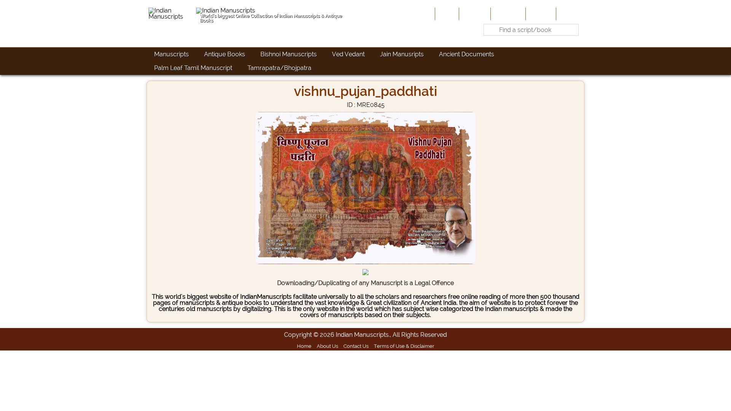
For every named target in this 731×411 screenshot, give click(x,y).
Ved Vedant (348, 54)
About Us (474, 14)
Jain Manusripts (402, 54)
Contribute (507, 14)
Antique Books (224, 54)
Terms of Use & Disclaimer (404, 346)
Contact (569, 14)
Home (446, 14)
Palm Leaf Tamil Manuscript (193, 68)
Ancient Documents (466, 54)
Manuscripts (171, 54)
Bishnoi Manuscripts (288, 54)
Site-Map (540, 14)
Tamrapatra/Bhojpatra (279, 68)
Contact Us (356, 346)
